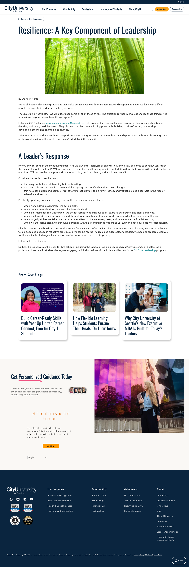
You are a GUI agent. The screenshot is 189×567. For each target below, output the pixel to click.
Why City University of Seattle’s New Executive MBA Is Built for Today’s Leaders (143, 325)
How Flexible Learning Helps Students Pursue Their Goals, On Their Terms (94, 323)
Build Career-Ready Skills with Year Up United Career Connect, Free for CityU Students (42, 325)
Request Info (177, 9)
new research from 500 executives (65, 123)
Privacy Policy (139, 555)
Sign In (181, 2)
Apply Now (161, 9)
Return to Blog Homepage (31, 19)
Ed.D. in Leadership (145, 250)
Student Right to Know (153, 555)
